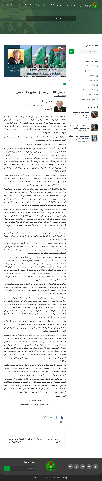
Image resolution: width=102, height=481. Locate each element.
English (6, 5)
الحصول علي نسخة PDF (89, 99)
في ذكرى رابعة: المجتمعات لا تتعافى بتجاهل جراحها (79, 126)
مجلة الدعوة (36, 5)
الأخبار (29, 5)
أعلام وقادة (45, 5)
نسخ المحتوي (91, 94)
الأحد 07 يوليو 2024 (90, 66)
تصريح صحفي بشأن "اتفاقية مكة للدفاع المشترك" (79, 137)
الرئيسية (69, 19)
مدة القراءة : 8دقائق (89, 76)
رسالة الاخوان (54, 5)
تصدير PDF (92, 81)
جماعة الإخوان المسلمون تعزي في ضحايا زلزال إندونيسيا (80, 115)
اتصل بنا (23, 5)
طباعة (93, 85)
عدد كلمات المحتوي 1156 (89, 90)
